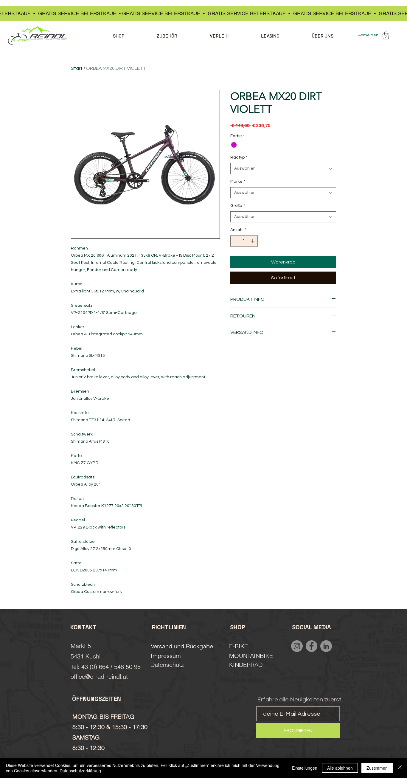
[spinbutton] (244, 241)
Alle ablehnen (340, 768)
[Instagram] (297, 646)
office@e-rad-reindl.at (99, 676)
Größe (237, 206)
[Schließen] (399, 767)
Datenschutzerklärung (80, 771)
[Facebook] (311, 646)
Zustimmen (377, 768)
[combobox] (283, 168)
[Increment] (253, 241)
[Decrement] (235, 241)
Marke (237, 181)
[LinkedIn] (326, 646)
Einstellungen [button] (304, 768)
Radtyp (238, 157)
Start (77, 68)
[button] (386, 35)
